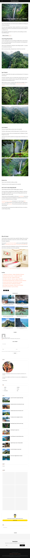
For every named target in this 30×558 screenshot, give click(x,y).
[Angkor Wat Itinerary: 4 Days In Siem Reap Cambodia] (6, 444)
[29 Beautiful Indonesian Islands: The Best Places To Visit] (6, 412)
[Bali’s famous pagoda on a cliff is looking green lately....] (17, 536)
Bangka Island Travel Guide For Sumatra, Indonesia (22, 316)
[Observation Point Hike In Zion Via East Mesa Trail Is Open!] (6, 406)
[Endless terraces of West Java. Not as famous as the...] (27, 536)
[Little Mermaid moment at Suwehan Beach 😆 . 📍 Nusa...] (7, 536)
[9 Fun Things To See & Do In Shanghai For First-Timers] (8, 299)
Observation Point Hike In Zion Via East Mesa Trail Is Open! (17, 404)
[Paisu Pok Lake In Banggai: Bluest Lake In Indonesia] (6, 457)
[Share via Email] (8, 290)
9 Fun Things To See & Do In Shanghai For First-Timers (8, 304)
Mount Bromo (21, 196)
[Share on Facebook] (4, 290)
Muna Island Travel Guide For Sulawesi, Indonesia (22, 304)
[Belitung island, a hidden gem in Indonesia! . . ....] (8, 503)
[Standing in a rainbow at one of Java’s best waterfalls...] (21, 491)
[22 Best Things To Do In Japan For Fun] (6, 432)
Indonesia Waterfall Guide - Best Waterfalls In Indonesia (12, 282)
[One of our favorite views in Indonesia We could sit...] (8, 478)
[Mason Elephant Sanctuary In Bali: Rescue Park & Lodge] (6, 425)
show (10, 35)
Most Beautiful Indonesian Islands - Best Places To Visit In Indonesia (14, 280)
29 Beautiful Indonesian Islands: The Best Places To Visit (17, 410)
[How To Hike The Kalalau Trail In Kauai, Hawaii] (8, 322)
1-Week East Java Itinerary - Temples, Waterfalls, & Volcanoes (13, 274)
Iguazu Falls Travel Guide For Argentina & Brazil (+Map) (17, 397)
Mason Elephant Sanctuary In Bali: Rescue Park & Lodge (17, 423)
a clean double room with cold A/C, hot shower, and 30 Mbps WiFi (16, 244)
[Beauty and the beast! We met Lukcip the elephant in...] (12, 536)
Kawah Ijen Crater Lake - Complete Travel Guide (11, 277)
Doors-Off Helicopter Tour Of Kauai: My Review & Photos (17, 436)
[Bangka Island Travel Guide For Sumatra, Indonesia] (21, 311)
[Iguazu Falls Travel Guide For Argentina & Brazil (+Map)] (6, 399)
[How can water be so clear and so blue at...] (21, 503)
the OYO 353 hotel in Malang (11, 243)
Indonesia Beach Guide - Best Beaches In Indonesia (11, 283)
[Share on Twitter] (5, 290)
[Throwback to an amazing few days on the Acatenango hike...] (21, 478)
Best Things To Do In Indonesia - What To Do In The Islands (13, 285)
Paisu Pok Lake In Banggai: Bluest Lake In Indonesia (16, 455)
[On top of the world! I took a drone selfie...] (8, 491)
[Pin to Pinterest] (6, 290)
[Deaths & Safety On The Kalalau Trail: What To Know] (21, 322)
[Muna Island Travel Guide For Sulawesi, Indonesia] (21, 299)
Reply (2, 339)
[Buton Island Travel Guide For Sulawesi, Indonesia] (8, 311)
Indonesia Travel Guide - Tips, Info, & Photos (10, 286)
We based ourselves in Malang (7, 201)
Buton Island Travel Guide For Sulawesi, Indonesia (8, 316)
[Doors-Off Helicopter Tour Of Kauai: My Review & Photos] (6, 438)
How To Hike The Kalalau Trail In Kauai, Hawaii (16, 449)
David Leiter (8, 373)
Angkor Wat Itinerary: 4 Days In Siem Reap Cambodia (17, 442)
